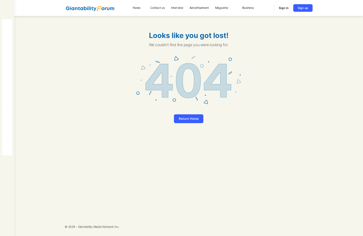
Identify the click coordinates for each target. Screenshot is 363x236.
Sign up (303, 8)
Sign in (284, 8)
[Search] (268, 7)
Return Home (189, 119)
